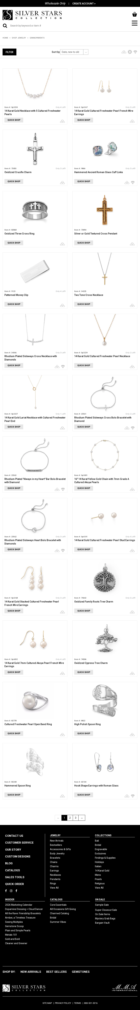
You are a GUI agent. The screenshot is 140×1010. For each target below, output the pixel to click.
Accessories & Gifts (60, 849)
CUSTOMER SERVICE (19, 842)
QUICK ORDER (14, 884)
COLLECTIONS (103, 835)
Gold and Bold (12, 939)
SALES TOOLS (14, 877)
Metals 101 (11, 934)
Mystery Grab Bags (105, 918)
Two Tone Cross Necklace (88, 295)
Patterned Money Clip (16, 295)
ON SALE (100, 899)
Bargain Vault (102, 922)
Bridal (98, 845)
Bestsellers (56, 845)
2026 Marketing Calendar (18, 904)
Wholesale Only (55, 3)
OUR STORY (13, 849)
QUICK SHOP (14, 120)
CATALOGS (12, 870)
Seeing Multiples (14, 922)
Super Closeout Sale (106, 910)
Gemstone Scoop (14, 926)
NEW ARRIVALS (30, 971)
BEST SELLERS (56, 971)
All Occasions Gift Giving (63, 909)
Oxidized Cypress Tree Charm (91, 663)
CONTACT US (14, 835)
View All (54, 887)
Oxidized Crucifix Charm (18, 172)
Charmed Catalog (59, 913)
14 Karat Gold (102, 870)
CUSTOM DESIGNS (17, 856)
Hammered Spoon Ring (17, 785)
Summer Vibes (58, 922)
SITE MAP (47, 1003)
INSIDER (9, 899)
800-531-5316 (90, 1003)
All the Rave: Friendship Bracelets (23, 913)
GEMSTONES (81, 971)
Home (5, 38)
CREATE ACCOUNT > (84, 3)
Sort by (56, 52)
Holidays (99, 862)
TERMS (77, 1003)
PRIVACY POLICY (63, 1003)
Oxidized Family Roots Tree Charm (93, 601)
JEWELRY (55, 835)
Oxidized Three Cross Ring (19, 233)
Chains (53, 862)
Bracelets (55, 857)
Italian (98, 866)
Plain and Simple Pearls (17, 930)
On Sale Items (102, 914)
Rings (53, 883)
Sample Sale (102, 904)
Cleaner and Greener (16, 943)
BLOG (9, 863)
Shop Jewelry (19, 38)
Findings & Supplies (105, 857)
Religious (100, 883)
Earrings (54, 870)
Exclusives (100, 853)
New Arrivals (57, 840)
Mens (98, 875)
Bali (97, 840)
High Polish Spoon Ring (87, 724)
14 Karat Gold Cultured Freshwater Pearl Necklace (102, 356)
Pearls (98, 879)
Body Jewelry (57, 853)
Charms (54, 866)
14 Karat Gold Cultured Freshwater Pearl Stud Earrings (104, 540)
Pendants (55, 879)
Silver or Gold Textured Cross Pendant (95, 233)
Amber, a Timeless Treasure (20, 917)
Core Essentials (58, 904)
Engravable (101, 849)
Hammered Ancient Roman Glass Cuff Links (98, 172)
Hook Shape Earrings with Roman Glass (96, 785)
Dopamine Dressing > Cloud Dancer (24, 909)
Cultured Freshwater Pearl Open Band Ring (28, 724)
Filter (9, 52)
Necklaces (55, 875)
